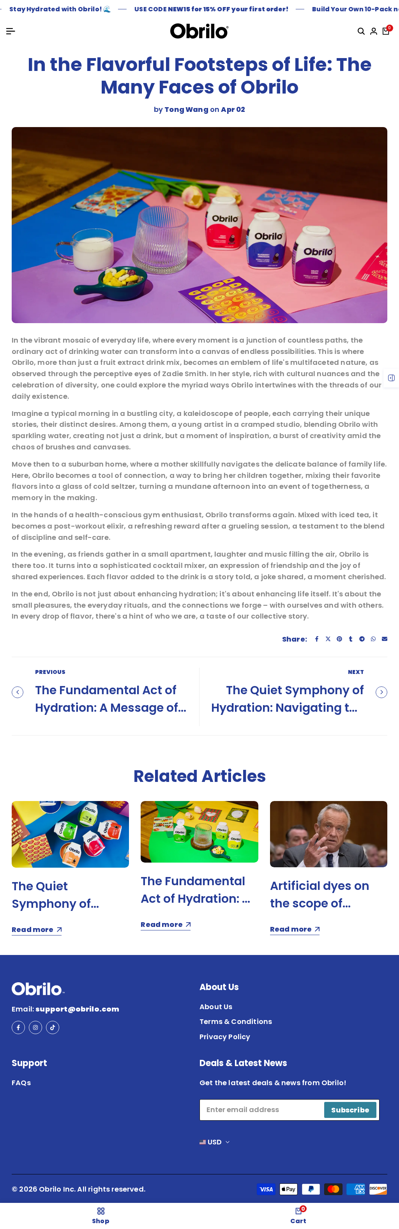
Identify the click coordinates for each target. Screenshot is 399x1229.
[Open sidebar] (391, 378)
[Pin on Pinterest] (339, 639)
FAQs (21, 1083)
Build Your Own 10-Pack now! (348, 9)
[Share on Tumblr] (350, 639)
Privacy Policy (225, 1037)
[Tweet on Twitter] (328, 639)
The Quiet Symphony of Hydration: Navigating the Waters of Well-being (287, 708)
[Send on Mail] (384, 639)
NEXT (356, 672)
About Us (216, 1006)
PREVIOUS (50, 672)
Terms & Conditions (236, 1021)
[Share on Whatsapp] (373, 639)
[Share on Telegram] (362, 639)
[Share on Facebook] (317, 639)
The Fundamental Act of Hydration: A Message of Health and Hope (106, 708)
